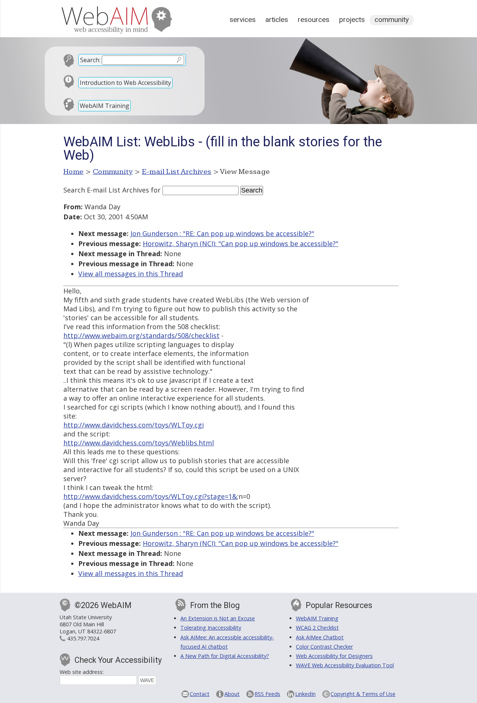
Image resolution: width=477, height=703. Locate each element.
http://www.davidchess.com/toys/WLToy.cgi (133, 424)
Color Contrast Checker (324, 646)
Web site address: (82, 671)
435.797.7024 (83, 638)
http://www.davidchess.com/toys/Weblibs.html (138, 442)
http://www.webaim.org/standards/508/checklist (141, 335)
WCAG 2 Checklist (317, 627)
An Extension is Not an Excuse (217, 618)
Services (243, 19)
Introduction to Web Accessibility (125, 83)
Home (73, 171)
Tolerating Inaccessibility (210, 627)
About (232, 693)
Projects (352, 19)
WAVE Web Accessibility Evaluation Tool (345, 665)
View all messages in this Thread (130, 273)
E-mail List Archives (177, 171)
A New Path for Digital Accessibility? (224, 655)
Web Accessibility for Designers (334, 655)
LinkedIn (305, 693)
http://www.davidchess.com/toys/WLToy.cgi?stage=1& (150, 496)
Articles (276, 19)
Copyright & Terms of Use (363, 693)
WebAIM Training (104, 106)
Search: (90, 60)
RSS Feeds (267, 693)
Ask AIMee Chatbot (320, 637)
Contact (199, 693)
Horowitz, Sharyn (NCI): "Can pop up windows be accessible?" (240, 243)
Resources (313, 19)
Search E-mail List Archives (106, 189)
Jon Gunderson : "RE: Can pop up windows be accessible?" (222, 233)
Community (392, 19)
